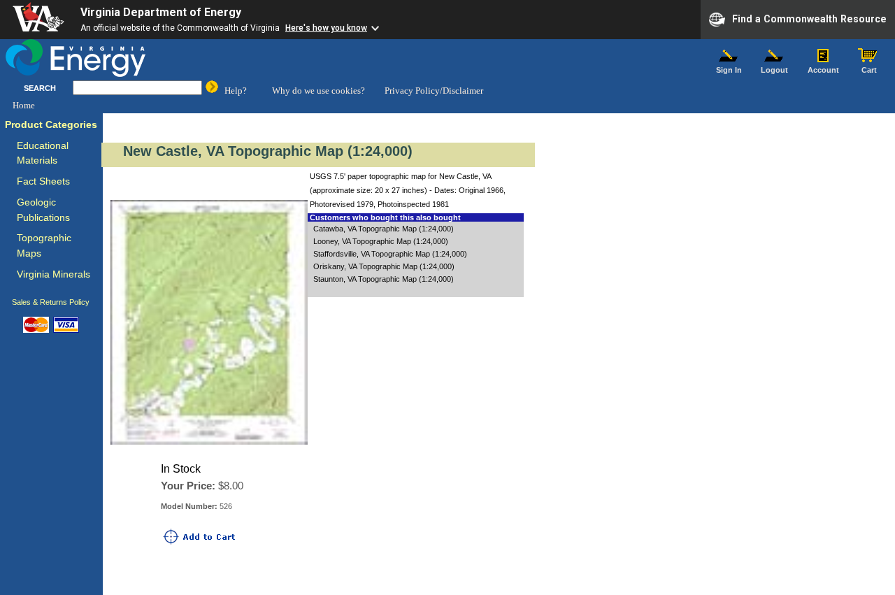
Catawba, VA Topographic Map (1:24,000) (383, 228)
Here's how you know (326, 28)
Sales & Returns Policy (51, 302)
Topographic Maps (44, 246)
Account (823, 70)
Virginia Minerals (53, 274)
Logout (774, 70)
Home (24, 105)
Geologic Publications (43, 210)
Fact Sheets (43, 181)
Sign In (729, 70)
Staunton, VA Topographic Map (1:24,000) (383, 279)
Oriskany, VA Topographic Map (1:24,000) (383, 266)
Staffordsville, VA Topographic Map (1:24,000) (390, 254)
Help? (235, 90)
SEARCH (40, 88)
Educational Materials (43, 153)
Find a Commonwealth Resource (809, 18)
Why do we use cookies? (318, 90)
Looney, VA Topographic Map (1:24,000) (380, 241)
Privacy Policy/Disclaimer (434, 90)
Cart (869, 70)
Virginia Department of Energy (160, 12)
